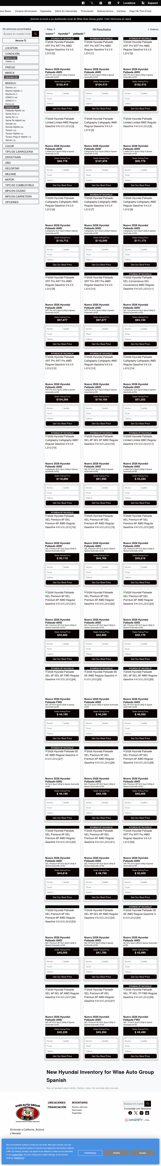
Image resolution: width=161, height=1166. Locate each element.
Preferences (90, 1153)
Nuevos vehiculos (79, 1106)
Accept (142, 1153)
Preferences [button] (19, 1158)
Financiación (57, 1107)
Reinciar (19, 40)
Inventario (80, 1102)
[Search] (35, 34)
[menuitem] (21, 58)
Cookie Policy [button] (17, 1155)
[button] (25, 10)
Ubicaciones (57, 1102)
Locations (129, 3)
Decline (116, 1153)
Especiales (77, 1112)
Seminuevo (77, 1109)
